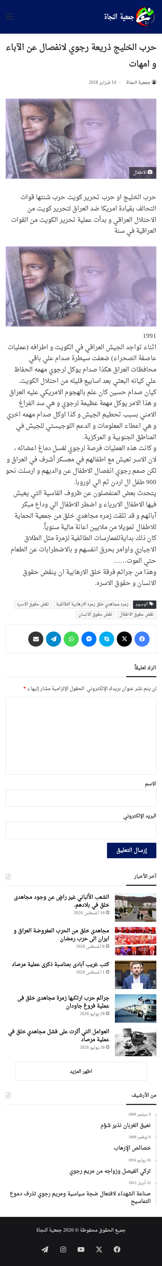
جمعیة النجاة (138, 83)
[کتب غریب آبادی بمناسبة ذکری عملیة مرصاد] (135, 975)
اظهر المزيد (81, 1071)
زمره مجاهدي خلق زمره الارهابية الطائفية (92, 604)
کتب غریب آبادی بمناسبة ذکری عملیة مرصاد (60, 965)
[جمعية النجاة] (128, 17)
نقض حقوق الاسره (33, 604)
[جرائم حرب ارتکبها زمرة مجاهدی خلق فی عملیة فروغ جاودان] (135, 1008)
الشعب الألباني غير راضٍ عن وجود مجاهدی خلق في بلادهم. (61, 901)
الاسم (150, 784)
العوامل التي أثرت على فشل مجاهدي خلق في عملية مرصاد (58, 1036)
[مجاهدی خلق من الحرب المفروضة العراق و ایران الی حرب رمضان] (135, 941)
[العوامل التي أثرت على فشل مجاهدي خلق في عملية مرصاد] (135, 1042)
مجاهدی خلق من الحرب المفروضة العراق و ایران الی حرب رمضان (61, 935)
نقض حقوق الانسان (95, 615)
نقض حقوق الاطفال (136, 615)
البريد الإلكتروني (139, 816)
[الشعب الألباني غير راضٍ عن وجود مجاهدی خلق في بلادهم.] (135, 907)
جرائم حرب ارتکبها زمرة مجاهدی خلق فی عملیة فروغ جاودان (63, 1002)
